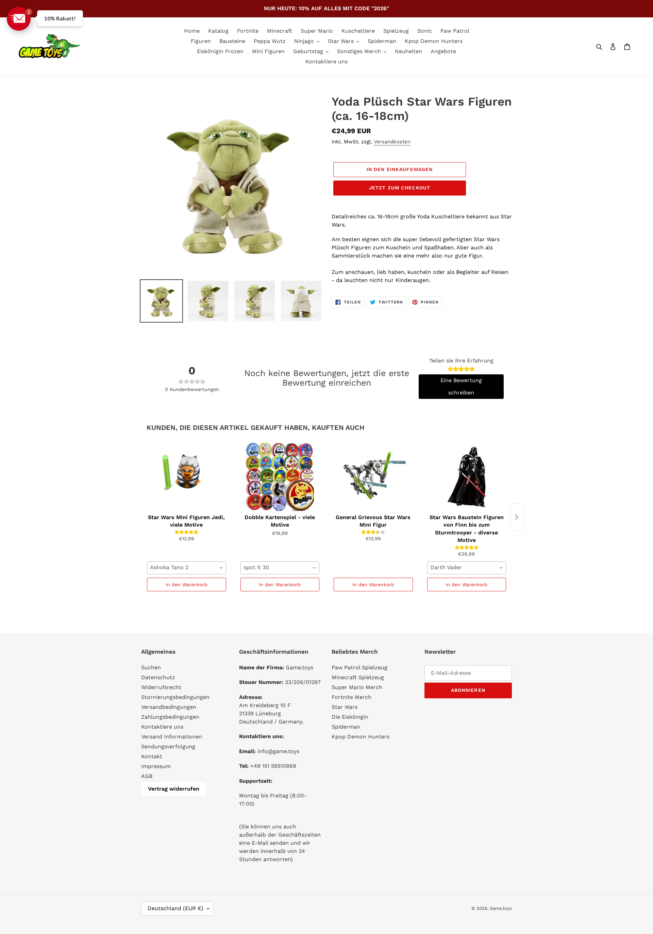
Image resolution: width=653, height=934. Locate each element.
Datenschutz (158, 677)
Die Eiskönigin (350, 717)
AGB (146, 776)
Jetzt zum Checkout (399, 187)
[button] (19, 19)
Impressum (156, 766)
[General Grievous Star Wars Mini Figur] (373, 477)
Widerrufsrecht (161, 687)
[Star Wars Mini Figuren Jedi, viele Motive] (186, 477)
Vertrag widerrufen (173, 788)
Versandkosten (392, 142)
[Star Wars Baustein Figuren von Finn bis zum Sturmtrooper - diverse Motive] (466, 477)
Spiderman (346, 726)
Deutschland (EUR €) (175, 908)
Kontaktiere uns (162, 726)
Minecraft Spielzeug (358, 677)
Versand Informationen (171, 736)
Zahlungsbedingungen (170, 717)
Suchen (151, 667)
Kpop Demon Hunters (360, 736)
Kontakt (151, 756)
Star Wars (344, 707)
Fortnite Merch (351, 697)
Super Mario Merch (357, 687)
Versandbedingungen (168, 707)
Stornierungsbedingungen (175, 697)
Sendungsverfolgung (168, 746)
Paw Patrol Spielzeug (359, 667)
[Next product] (516, 517)
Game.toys (501, 908)
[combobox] (186, 567)
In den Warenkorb (186, 584)
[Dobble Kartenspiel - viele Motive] (280, 477)
